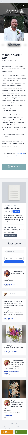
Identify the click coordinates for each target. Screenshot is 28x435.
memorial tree (21, 153)
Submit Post (14, 262)
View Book (7, 211)
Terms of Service (18, 428)
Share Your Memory (10, 235)
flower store (19, 156)
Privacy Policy (10, 428)
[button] (14, 334)
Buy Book (16, 211)
